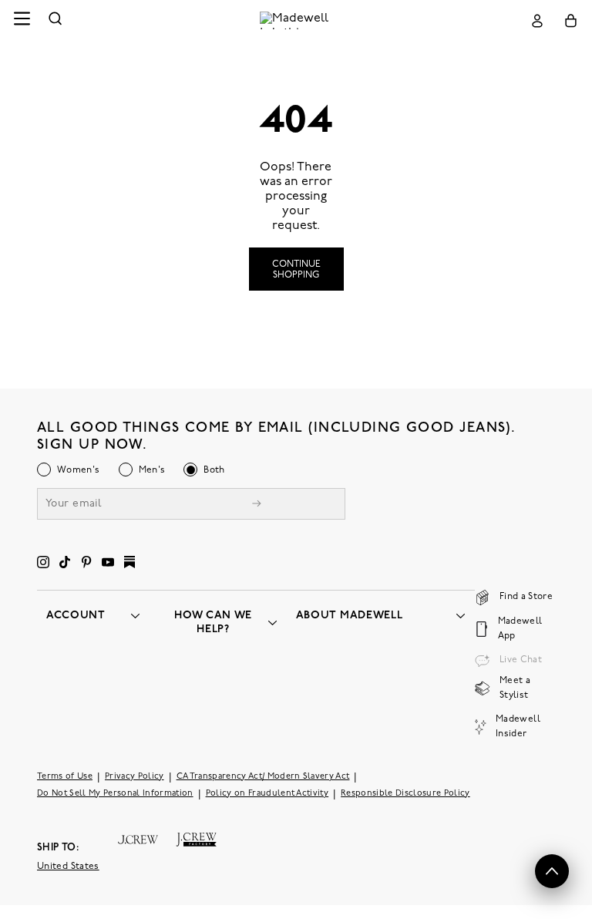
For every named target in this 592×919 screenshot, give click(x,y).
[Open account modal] (537, 20)
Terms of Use (64, 776)
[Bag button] (570, 20)
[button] (552, 871)
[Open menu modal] (22, 20)
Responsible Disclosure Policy (405, 793)
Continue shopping (296, 270)
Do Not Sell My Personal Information (115, 793)
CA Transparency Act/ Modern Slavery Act (263, 776)
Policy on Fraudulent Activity (267, 793)
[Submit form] (257, 504)
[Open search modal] (55, 20)
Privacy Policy (134, 776)
